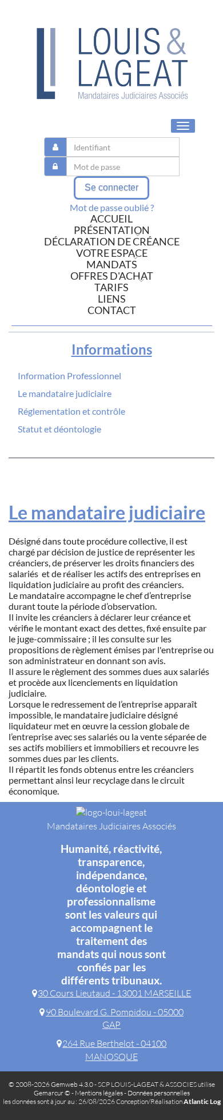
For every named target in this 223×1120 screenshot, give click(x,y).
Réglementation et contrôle (71, 411)
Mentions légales (99, 1093)
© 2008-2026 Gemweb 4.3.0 (51, 1084)
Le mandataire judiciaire (65, 393)
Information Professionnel (69, 375)
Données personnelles (159, 1093)
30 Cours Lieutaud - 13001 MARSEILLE (114, 993)
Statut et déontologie (59, 428)
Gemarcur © (52, 1093)
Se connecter (111, 187)
